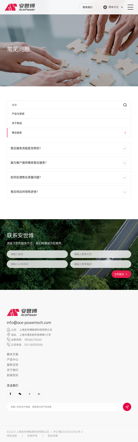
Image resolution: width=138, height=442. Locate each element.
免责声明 (32, 435)
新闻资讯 (12, 375)
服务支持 (12, 365)
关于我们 (12, 370)
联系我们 (88, 7)
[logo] (20, 7)
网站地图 (12, 435)
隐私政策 (53, 435)
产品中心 (12, 359)
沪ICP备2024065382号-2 (68, 431)
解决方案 (12, 354)
